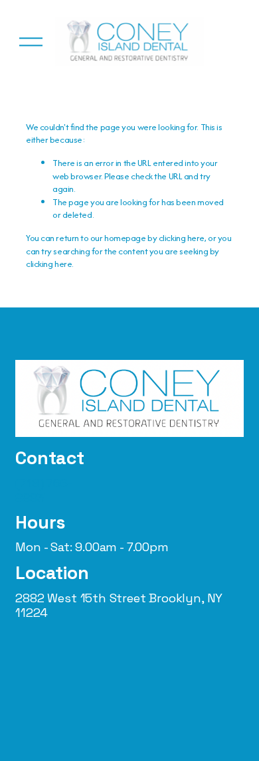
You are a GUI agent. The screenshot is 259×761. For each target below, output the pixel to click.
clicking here (182, 237)
